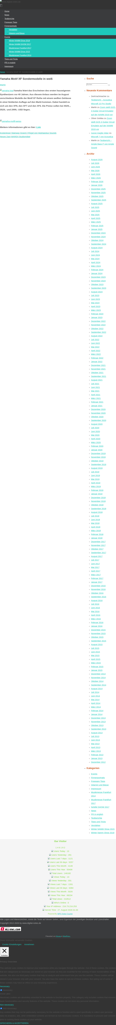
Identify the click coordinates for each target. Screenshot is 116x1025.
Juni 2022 (95, 343)
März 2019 (96, 486)
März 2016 (96, 619)
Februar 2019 (97, 490)
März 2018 (96, 531)
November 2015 (98, 633)
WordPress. (67, 936)
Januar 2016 (96, 626)
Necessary (7, 990)
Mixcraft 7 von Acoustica (102, 137)
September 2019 (98, 464)
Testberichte (96, 818)
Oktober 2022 (97, 328)
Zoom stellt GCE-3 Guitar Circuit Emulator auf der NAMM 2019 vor (103, 111)
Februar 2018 (97, 534)
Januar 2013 (96, 758)
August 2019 (97, 468)
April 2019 (95, 483)
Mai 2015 (95, 655)
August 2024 (97, 248)
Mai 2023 (95, 303)
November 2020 (98, 413)
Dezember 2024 (98, 233)
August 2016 (97, 600)
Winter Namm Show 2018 (102, 833)
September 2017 (98, 553)
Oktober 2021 (97, 373)
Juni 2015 (95, 652)
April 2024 (95, 262)
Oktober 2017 (97, 549)
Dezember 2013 (98, 718)
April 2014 (95, 703)
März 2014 (96, 707)
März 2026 (96, 178)
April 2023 (95, 306)
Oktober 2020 (97, 417)
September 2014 (98, 685)
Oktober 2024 (97, 240)
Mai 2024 (95, 259)
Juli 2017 (95, 560)
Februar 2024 (97, 270)
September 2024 (98, 244)
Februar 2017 (97, 578)
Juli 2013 (95, 736)
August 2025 (97, 203)
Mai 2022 (95, 347)
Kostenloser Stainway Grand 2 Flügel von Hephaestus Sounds (28, 133)
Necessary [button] (5, 986)
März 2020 (96, 442)
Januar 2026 (96, 185)
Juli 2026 (95, 163)
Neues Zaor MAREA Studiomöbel (15, 137)
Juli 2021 (95, 384)
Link (38, 127)
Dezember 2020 (98, 409)
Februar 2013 (97, 755)
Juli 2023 (95, 295)
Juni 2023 (95, 299)
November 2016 (98, 589)
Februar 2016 (97, 622)
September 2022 (98, 332)
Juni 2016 (95, 608)
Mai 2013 (95, 744)
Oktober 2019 (97, 461)
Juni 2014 (95, 696)
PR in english (97, 814)
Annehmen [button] (29, 944)
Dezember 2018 (98, 498)
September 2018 (98, 509)
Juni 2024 (95, 255)
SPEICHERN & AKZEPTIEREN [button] (14, 1023)
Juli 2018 (95, 516)
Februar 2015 (97, 667)
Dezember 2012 (98, 762)
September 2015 (98, 641)
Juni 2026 (95, 167)
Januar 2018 (96, 538)
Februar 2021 (97, 402)
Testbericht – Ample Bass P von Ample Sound (102, 144)
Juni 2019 (95, 475)
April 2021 (95, 395)
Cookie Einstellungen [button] (11, 944)
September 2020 (98, 420)
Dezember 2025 (98, 189)
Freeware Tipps (98, 781)
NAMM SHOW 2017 (100, 807)
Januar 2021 (96, 406)
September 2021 (98, 376)
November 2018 (98, 501)
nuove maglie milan (100, 133)
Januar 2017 (96, 582)
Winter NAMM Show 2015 (103, 829)
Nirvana (58, 936)
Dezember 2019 (98, 453)
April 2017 (95, 571)
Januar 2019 (96, 494)
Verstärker (95, 825)
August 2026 (97, 159)
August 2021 (97, 380)
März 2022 (96, 354)
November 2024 (98, 237)
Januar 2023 (96, 317)
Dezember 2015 (98, 630)
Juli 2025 (95, 207)
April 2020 (95, 439)
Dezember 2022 (98, 321)
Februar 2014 (97, 711)
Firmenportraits (98, 778)
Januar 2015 (96, 670)
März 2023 (96, 310)
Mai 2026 (95, 170)
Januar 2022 (96, 361)
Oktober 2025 (97, 196)
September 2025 (98, 200)
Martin (3, 85)
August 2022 (97, 336)
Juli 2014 (95, 692)
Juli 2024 (95, 251)
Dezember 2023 (98, 277)
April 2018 (95, 527)
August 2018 (97, 512)
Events (94, 774)
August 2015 (97, 644)
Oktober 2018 (97, 505)
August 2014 (97, 689)
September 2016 (98, 597)
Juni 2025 (95, 211)
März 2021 (96, 398)
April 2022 (95, 350)
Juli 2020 (95, 428)
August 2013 (97, 733)
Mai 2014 (95, 700)
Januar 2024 (96, 273)
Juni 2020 (95, 431)
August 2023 (97, 292)
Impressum (96, 789)
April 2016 (95, 615)
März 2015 (96, 663)
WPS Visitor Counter (65, 914)
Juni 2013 (95, 740)
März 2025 (96, 222)
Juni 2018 (95, 520)
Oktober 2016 (97, 593)
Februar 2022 (97, 358)
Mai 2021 (95, 391)
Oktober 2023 (97, 284)
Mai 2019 (95, 479)
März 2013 (96, 751)
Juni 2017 (95, 564)
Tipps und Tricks (98, 822)
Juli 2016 (95, 604)
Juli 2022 (95, 339)
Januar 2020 (96, 450)
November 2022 (98, 325)
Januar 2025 (96, 229)
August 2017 (97, 556)
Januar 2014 (96, 714)
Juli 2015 (95, 648)
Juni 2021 (95, 387)
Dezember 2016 (98, 586)
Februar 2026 (97, 181)
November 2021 (98, 369)
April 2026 (95, 174)
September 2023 (98, 288)
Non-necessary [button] (7, 1005)
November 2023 (98, 281)
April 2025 (95, 218)
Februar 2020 (97, 446)
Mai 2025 (95, 215)
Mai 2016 (95, 611)
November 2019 (98, 457)
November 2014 (98, 678)
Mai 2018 (95, 523)
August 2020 (97, 424)
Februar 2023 (97, 314)
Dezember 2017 (98, 542)
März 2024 (96, 266)
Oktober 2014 (97, 681)
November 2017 (98, 545)
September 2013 (98, 729)
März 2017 (96, 575)
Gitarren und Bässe (100, 785)
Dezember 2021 (98, 365)
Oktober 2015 (97, 637)
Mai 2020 (95, 435)
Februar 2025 (97, 226)
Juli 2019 (95, 472)
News (2, 72)
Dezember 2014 (98, 674)
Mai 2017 (95, 567)
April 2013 (95, 747)
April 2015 (95, 659)
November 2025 (98, 192)
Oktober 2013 (97, 725)
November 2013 (98, 722)
